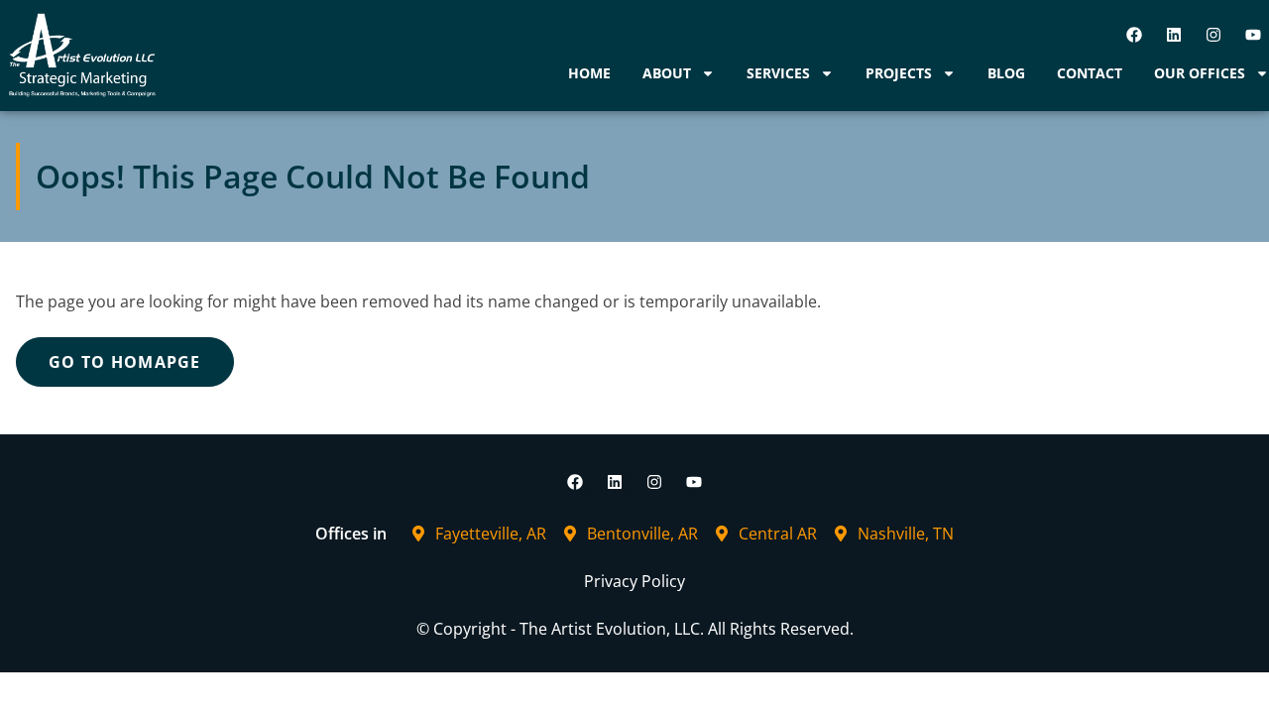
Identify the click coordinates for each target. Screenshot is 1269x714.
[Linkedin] (1174, 35)
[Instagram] (1213, 35)
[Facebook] (1134, 35)
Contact (1089, 72)
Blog (1006, 72)
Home (589, 72)
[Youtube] (1253, 35)
